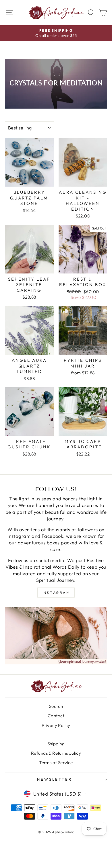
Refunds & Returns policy (56, 753)
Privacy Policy (56, 725)
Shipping (56, 743)
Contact (56, 715)
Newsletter (54, 779)
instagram (56, 592)
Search (56, 706)
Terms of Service (56, 762)
